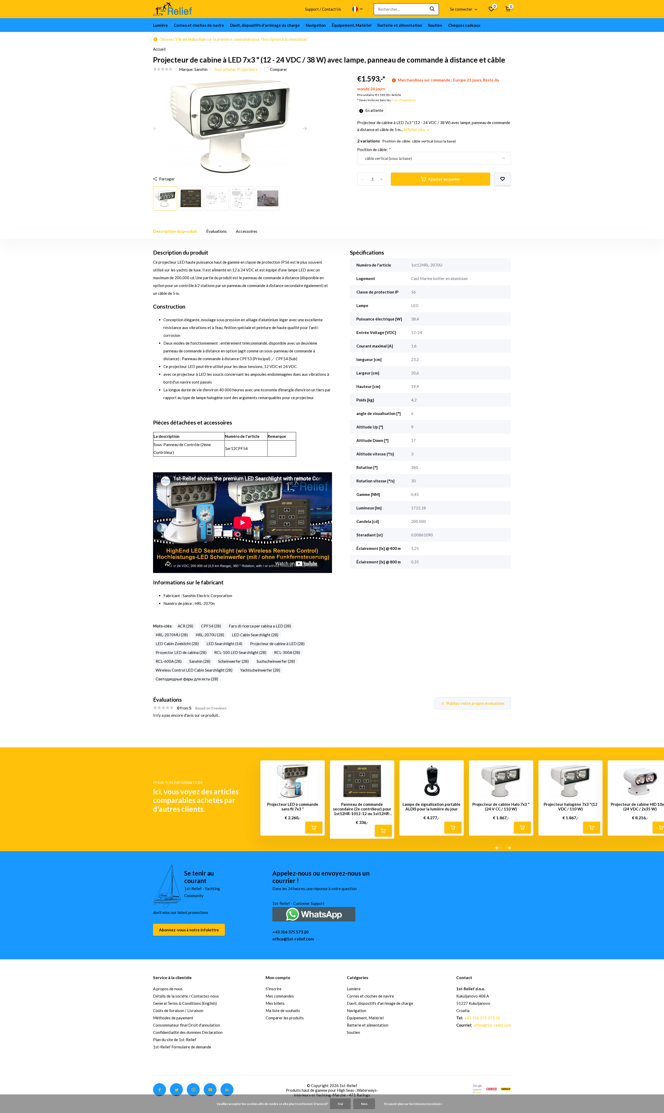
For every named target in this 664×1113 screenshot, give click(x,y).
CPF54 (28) (211, 626)
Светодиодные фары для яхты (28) (187, 679)
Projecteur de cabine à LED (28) (277, 643)
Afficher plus (415, 129)
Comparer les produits (285, 1017)
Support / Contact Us (323, 9)
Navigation (316, 25)
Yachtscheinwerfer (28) (260, 670)
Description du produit (175, 231)
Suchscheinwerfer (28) (276, 661)
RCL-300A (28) (287, 652)
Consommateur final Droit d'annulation (186, 1025)
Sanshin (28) (199, 661)
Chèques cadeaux (464, 25)
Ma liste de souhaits (283, 1010)
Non (364, 1104)
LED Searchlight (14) (224, 643)
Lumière (160, 25)
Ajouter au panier (444, 179)
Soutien (435, 25)
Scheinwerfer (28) (233, 661)
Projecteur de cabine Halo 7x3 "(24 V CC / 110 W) (501, 806)
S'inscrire (273, 988)
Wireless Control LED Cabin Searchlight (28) (194, 670)
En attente (373, 110)
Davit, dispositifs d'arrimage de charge (265, 25)
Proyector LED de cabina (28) (181, 652)
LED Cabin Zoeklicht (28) (177, 643)
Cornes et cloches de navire (199, 25)
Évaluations (216, 231)
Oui (340, 1104)
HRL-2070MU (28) (172, 634)
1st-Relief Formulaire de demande (182, 1046)
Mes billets (275, 1003)
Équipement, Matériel (351, 25)
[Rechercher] (432, 9)
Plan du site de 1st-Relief (174, 1039)
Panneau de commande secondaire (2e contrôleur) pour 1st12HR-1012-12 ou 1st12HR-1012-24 (362, 809)
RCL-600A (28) (169, 661)
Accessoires (246, 231)
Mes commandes (280, 996)
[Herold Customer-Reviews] (506, 1088)
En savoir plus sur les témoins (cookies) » (413, 1104)
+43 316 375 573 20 (290, 931)
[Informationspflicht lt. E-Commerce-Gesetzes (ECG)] (491, 1088)
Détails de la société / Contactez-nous (186, 996)
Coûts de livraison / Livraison (178, 1010)
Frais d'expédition (403, 100)
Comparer (278, 69)
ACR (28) (185, 626)
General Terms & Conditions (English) (185, 1003)
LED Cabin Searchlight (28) (255, 634)
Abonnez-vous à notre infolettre (189, 929)
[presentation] (155, 128)
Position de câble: (373, 149)
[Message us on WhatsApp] (313, 913)
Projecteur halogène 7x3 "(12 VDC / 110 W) (570, 806)
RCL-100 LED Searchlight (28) (240, 652)
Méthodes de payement (173, 1017)
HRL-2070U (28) (210, 634)
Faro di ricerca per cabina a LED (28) (260, 626)
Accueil (159, 49)
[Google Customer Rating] (477, 1088)
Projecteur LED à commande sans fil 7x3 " (292, 806)
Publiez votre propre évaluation (475, 703)
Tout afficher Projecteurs (236, 69)
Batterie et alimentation (399, 25)
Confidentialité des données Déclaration (188, 1032)
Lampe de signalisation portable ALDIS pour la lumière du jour (431, 806)
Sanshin (201, 69)
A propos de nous (168, 988)
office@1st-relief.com (293, 938)
